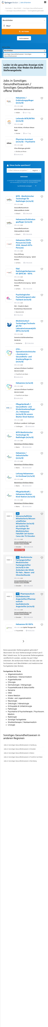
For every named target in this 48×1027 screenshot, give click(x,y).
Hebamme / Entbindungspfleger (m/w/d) (25, 100)
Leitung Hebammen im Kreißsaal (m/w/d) (25, 475)
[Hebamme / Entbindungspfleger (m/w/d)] (9, 101)
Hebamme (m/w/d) (24, 383)
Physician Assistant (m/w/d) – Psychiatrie (25, 141)
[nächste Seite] (23, 641)
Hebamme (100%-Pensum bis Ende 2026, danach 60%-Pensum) (24, 244)
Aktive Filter (6, 47)
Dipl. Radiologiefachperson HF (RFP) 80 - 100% (25, 271)
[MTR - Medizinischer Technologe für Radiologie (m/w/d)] (9, 200)
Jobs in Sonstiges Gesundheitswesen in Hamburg (20, 745)
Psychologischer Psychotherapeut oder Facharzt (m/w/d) (25, 297)
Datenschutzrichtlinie (22, 181)
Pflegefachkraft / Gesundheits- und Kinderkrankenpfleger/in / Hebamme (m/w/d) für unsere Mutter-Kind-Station (25, 411)
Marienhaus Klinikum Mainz (23, 444)
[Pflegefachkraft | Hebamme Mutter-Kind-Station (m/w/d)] (9, 495)
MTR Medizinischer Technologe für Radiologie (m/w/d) (24, 435)
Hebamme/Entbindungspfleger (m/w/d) (25, 221)
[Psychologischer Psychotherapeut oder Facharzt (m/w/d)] (9, 298)
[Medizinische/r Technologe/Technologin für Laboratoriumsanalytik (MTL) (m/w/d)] (9, 324)
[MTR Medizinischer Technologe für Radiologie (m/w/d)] (9, 436)
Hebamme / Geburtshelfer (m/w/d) (22, 456)
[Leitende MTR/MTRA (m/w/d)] (9, 122)
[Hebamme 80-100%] (9, 628)
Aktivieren (24, 176)
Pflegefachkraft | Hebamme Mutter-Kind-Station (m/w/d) (25, 494)
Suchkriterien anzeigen (24, 186)
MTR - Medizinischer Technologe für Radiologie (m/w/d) (25, 199)
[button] (24, 31)
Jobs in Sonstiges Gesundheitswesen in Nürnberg (20, 761)
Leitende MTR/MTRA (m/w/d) (25, 120)
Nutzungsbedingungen (35, 181)
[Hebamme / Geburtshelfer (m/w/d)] (9, 456)
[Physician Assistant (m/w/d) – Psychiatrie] (9, 143)
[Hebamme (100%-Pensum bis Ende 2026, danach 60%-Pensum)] (9, 244)
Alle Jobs (17, 106)
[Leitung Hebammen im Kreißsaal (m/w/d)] (9, 477)
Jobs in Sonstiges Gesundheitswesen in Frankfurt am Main (23, 757)
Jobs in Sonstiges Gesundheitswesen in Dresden (20, 749)
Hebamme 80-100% (24, 624)
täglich (35, 170)
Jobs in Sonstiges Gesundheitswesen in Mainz (19, 753)
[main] (24, 386)
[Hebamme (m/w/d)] (9, 386)
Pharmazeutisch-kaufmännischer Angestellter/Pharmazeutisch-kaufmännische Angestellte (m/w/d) (25, 600)
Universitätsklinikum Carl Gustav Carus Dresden (22, 543)
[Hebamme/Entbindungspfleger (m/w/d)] (9, 223)
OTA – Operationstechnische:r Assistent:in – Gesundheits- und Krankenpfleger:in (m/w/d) (26, 356)
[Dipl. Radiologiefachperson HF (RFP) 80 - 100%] (9, 272)
